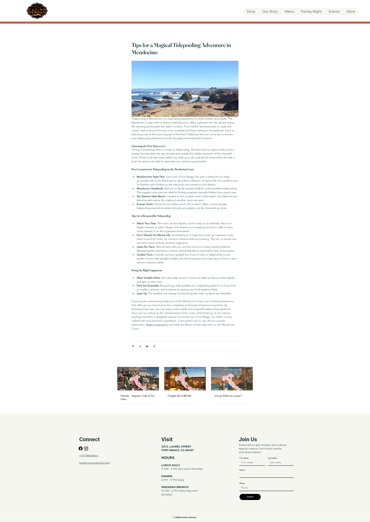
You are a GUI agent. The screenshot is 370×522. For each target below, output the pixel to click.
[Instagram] (86, 448)
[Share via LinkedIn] (147, 346)
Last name (272, 458)
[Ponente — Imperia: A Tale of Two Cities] (138, 378)
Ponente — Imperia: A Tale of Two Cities (138, 397)
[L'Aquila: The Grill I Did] (185, 378)
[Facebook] (80, 448)
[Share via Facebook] (133, 346)
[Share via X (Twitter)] (140, 346)
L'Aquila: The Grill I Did (179, 395)
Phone (242, 483)
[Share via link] (154, 346)
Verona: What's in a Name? (228, 395)
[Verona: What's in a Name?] (232, 378)
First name (243, 458)
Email (241, 470)
